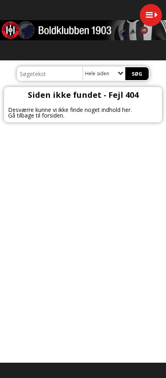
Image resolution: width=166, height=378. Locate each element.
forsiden (52, 115)
